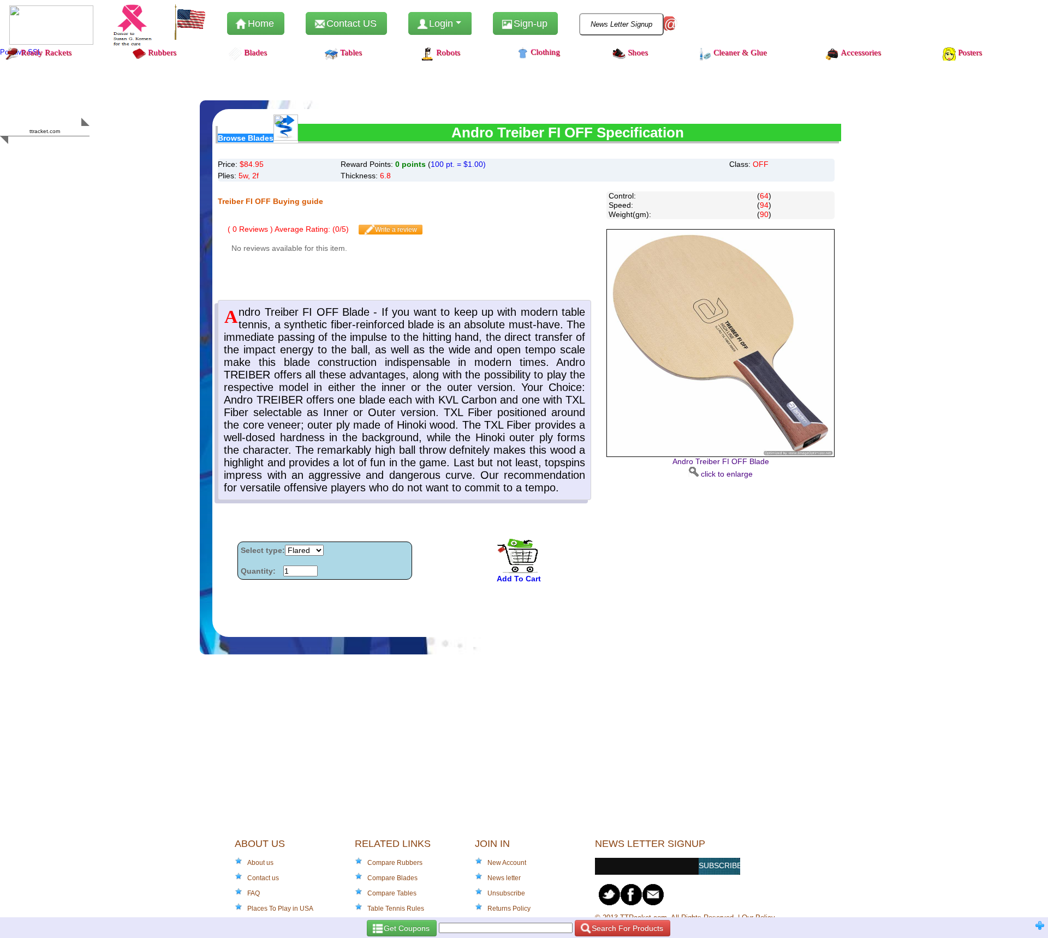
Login (441, 23)
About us (260, 863)
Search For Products (626, 928)
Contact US (350, 23)
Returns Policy (509, 908)
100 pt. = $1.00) (458, 164)
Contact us (263, 878)
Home (259, 23)
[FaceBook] (631, 894)
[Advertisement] (714, 555)
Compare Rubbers (394, 863)
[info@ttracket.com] (653, 894)
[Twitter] (610, 894)
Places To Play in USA (280, 908)
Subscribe (719, 865)
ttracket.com (44, 131)
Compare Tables (391, 893)
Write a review (395, 229)
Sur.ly (66, 152)
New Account (506, 863)
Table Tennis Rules (395, 908)
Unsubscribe (506, 893)
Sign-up (529, 23)
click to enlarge (720, 467)
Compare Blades (392, 878)
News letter (504, 878)
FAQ (253, 893)
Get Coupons (406, 928)
